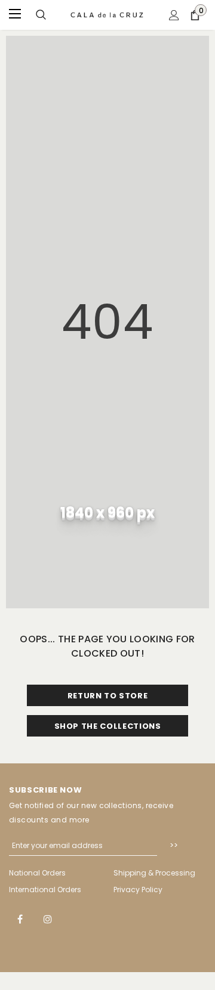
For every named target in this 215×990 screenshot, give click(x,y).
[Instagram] (48, 918)
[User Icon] (174, 15)
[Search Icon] (41, 15)
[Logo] (107, 14)
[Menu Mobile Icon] (16, 15)
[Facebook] (19, 918)
